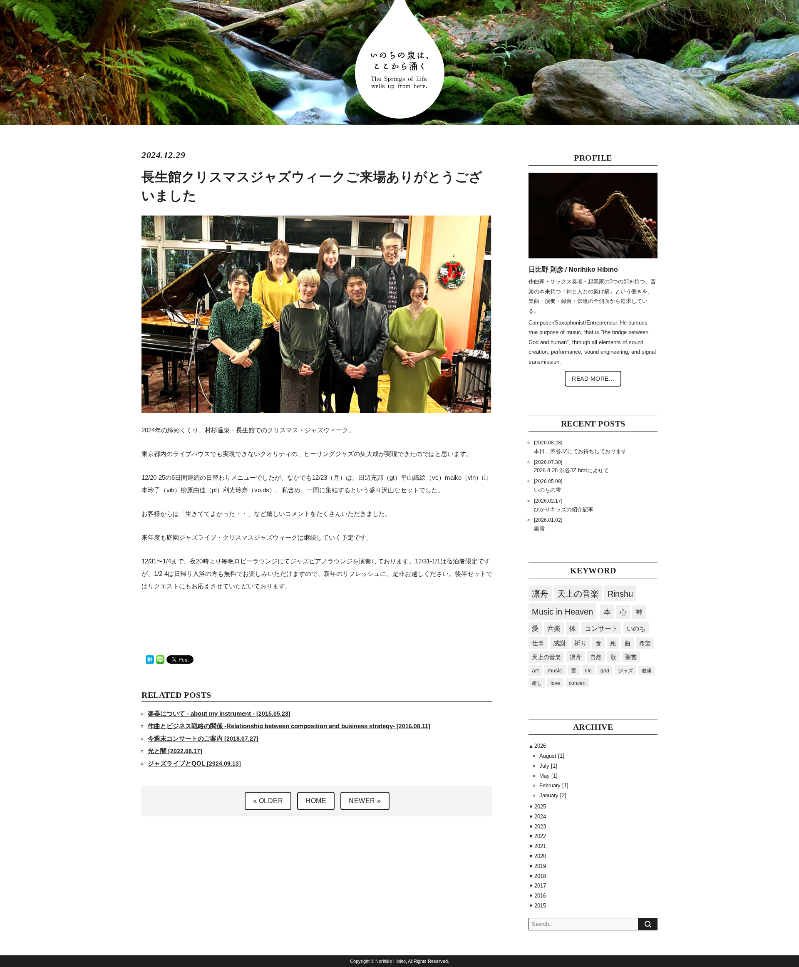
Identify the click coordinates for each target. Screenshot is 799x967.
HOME (315, 800)
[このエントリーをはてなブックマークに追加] (150, 658)
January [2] (552, 795)
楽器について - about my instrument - (219, 713)
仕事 (538, 643)
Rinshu (620, 593)
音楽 (554, 628)
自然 (596, 657)
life (588, 671)
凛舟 (540, 593)
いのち (636, 628)
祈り (580, 643)
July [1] (548, 766)
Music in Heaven (562, 611)
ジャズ (625, 671)
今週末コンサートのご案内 (203, 738)
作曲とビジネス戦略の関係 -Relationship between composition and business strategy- (289, 725)
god (604, 671)
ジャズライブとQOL (194, 763)
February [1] (553, 785)
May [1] (548, 776)
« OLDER (268, 800)
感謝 (559, 643)
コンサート (601, 628)
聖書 (631, 657)
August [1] (551, 756)
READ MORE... (593, 378)
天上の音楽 (578, 593)
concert (577, 683)
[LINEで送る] (160, 658)
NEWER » (365, 800)
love (555, 683)
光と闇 (175, 750)
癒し (537, 683)
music (555, 670)
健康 (647, 671)
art (535, 670)
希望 (645, 643)
